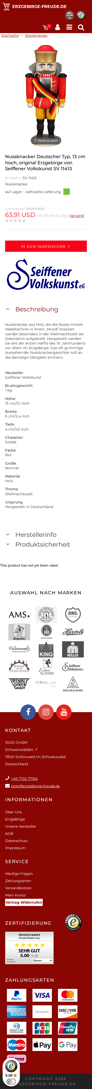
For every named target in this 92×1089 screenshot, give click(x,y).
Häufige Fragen (19, 873)
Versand (77, 215)
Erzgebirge (15, 819)
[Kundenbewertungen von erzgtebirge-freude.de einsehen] (29, 950)
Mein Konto (15, 895)
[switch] (11, 1081)
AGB (9, 833)
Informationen (29, 800)
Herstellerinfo (35, 534)
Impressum (15, 848)
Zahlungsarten (18, 880)
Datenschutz (16, 840)
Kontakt (18, 730)
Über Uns (13, 812)
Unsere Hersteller (20, 826)
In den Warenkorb (43, 246)
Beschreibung (36, 309)
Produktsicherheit (42, 544)
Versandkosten (18, 888)
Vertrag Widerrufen (24, 902)
